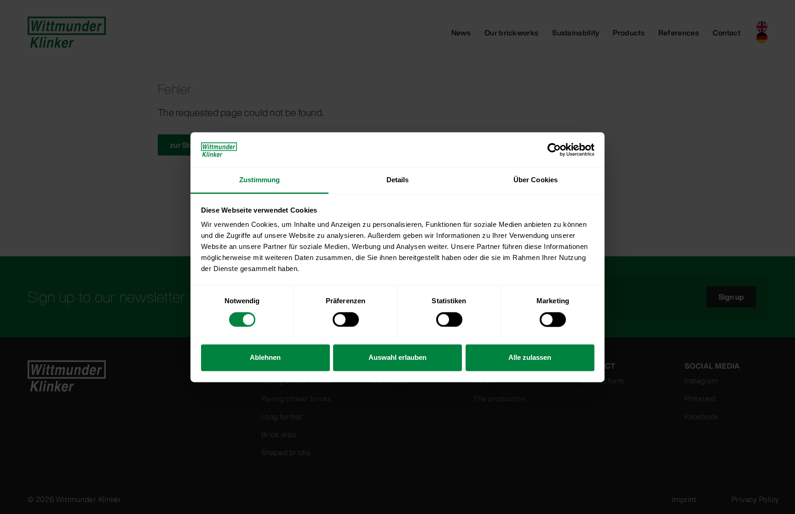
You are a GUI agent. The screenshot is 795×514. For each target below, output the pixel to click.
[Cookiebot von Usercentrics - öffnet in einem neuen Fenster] (554, 149)
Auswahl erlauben (397, 358)
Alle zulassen (529, 358)
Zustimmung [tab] (259, 180)
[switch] (346, 319)
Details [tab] (397, 180)
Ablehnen (265, 358)
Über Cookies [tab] (535, 180)
